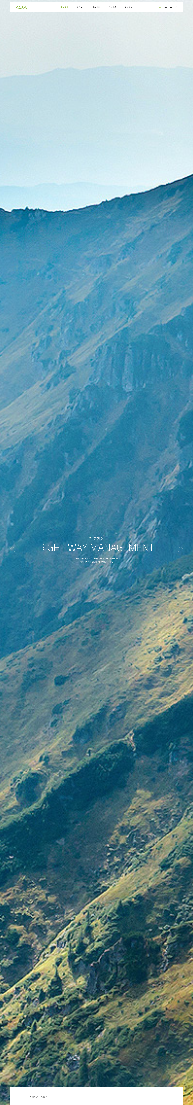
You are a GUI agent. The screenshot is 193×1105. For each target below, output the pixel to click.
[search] (176, 7)
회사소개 (35, 1097)
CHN (170, 7)
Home (30, 1097)
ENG (165, 7)
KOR (160, 7)
